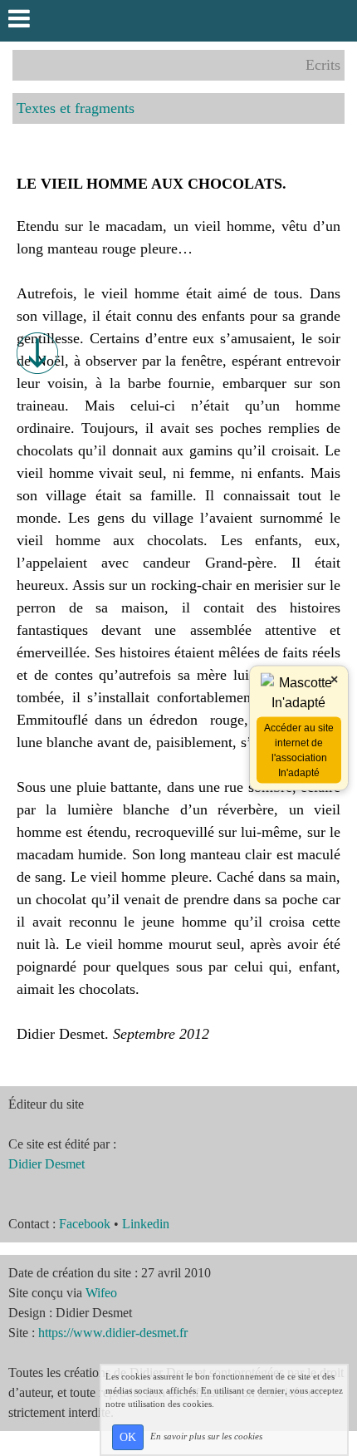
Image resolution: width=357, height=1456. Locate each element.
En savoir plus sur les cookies (206, 1436)
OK (128, 1437)
